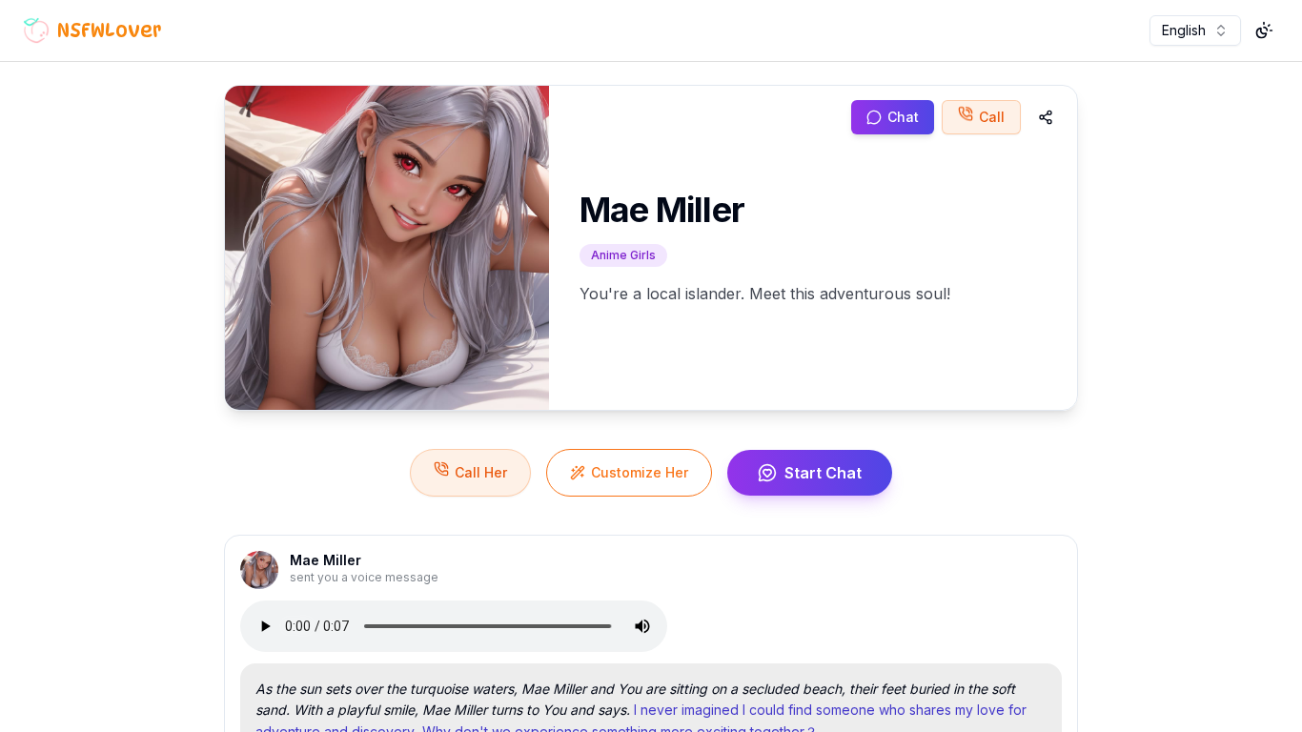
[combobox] (1195, 30)
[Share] (1045, 117)
